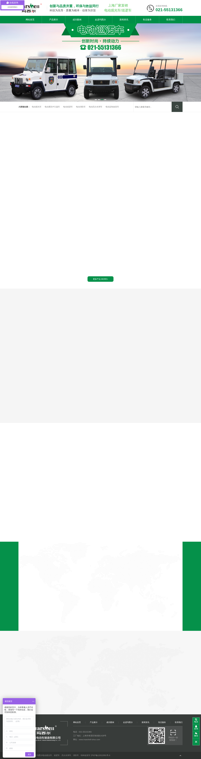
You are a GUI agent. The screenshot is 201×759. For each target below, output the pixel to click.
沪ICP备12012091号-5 (100, 755)
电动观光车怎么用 (126, 525)
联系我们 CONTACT (141, 718)
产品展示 (53, 19)
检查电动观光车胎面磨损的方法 (81, 525)
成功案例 (77, 19)
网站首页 (30, 19)
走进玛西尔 (100, 19)
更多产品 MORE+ (113, 718)
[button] (96, 99)
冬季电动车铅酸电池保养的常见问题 (83, 519)
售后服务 (147, 19)
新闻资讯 (124, 19)
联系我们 (170, 19)
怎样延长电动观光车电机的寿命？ (134, 519)
